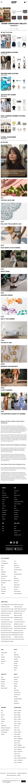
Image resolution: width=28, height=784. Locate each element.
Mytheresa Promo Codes (6, 626)
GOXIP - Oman (17, 742)
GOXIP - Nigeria (17, 740)
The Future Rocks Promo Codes (7, 639)
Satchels (2, 659)
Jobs (15, 528)
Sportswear (4, 495)
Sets (2, 723)
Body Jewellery (4, 688)
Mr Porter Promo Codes (6, 624)
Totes (2, 654)
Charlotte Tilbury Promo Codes (20, 608)
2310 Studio (3, 561)
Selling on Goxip (17, 530)
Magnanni (16, 578)
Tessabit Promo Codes (18, 637)
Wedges (15, 667)
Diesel (15, 571)
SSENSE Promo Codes (18, 634)
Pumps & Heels (17, 657)
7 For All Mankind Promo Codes (7, 604)
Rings (2, 677)
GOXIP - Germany (17, 723)
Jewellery (4, 512)
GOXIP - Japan (17, 730)
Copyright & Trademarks (22, 773)
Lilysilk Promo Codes (18, 617)
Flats (15, 652)
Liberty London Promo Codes (7, 617)
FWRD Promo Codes (18, 613)
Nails (15, 688)
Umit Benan (3, 591)
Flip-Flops (16, 665)
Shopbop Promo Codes (18, 632)
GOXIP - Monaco (17, 736)
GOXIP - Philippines (18, 745)
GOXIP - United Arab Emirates (20, 758)
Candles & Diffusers (18, 698)
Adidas (15, 563)
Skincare (15, 679)
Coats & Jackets (5, 497)
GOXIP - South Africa (18, 751)
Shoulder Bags (4, 652)
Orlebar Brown (17, 584)
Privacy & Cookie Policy (11, 773)
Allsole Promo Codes (5, 606)
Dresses (3, 499)
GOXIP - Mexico (17, 734)
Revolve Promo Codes (18, 630)
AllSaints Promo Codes (18, 604)
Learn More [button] (8, 781)
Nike (2, 584)
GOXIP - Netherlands (18, 738)
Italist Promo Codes (18, 615)
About (15, 526)
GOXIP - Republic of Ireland (19, 747)
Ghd (15, 576)
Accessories (4, 510)
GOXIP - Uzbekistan (18, 762)
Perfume (15, 696)
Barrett (2, 565)
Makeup (15, 685)
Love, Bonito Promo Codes (19, 621)
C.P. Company (17, 567)
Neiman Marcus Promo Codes (20, 626)
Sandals (15, 663)
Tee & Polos (16, 490)
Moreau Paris (16, 580)
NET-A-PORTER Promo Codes (7, 628)
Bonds (2, 567)
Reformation (16, 587)
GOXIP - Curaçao (17, 719)
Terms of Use (3, 773)
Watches (16, 518)
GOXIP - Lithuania (17, 732)
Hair (2, 712)
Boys (3, 530)
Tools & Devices (17, 694)
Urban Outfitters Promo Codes (7, 641)
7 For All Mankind (4, 563)
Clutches (3, 657)
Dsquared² (3, 574)
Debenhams (3, 571)
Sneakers (16, 659)
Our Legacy (3, 587)
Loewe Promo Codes (18, 619)
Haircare (15, 683)
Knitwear (4, 493)
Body (2, 710)
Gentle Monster (4, 576)
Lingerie (3, 518)
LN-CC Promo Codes (5, 619)
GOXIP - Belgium (17, 714)
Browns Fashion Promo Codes (7, 608)
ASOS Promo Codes (18, 606)
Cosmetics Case (17, 692)
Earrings (2, 683)
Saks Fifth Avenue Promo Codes (7, 632)
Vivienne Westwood (18, 593)
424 (15, 561)
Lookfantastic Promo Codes (6, 621)
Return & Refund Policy (11, 775)
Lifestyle (15, 701)
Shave (2, 717)
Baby (3, 526)
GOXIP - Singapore (17, 749)
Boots (15, 669)
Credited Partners (17, 534)
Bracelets (3, 681)
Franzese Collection (18, 574)
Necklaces (3, 679)
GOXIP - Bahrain (17, 712)
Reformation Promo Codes (6, 630)
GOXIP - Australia (17, 710)
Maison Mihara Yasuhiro (6, 580)
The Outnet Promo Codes (19, 639)
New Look (16, 582)
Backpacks (3, 661)
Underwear (16, 516)
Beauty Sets (16, 690)
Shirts (15, 493)
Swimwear (4, 514)
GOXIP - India (16, 725)
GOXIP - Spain (17, 753)
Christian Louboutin (18, 569)
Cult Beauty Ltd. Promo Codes (7, 611)
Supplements (16, 703)
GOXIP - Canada (17, 717)
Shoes (3, 516)
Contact (15, 532)
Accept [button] (23, 781)
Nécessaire (3, 582)
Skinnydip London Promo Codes (7, 634)
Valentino (3, 593)
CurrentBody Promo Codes (19, 611)
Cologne (2, 721)
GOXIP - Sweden (17, 755)
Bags (3, 508)
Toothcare (16, 681)
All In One (4, 505)
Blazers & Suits (17, 495)
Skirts (3, 503)
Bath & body (16, 677)
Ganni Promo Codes (5, 615)
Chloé (2, 569)
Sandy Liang (3, 589)
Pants (3, 501)
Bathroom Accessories (5, 727)
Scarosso (16, 589)
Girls (3, 528)
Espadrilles (16, 661)
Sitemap (18, 775)
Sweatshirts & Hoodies (18, 501)
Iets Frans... (3, 578)
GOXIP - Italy (16, 727)
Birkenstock (16, 565)
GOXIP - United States (18, 760)
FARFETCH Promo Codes (6, 613)
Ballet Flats (16, 654)
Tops (3, 490)
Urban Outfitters (17, 591)
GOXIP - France (17, 721)
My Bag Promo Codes (18, 624)
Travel (2, 663)
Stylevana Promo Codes (6, 637)
